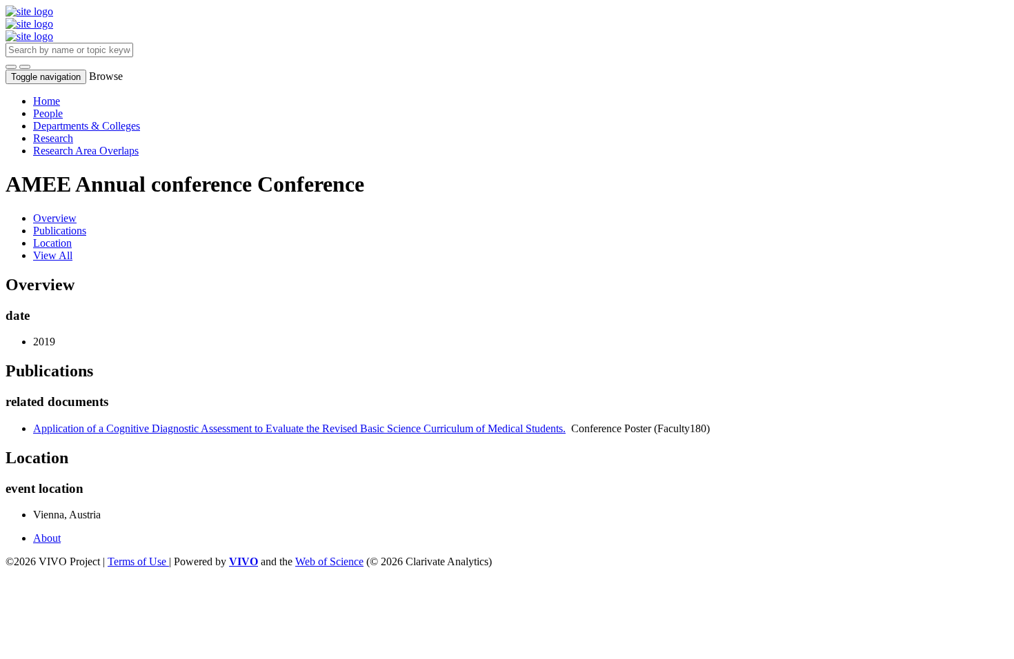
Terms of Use (138, 561)
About (47, 538)
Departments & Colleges (86, 126)
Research (53, 138)
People (48, 113)
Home (46, 101)
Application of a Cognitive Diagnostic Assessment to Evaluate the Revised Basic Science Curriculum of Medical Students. (299, 428)
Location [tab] (52, 243)
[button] (11, 67)
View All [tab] (52, 255)
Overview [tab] (55, 218)
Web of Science (329, 561)
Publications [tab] (59, 230)
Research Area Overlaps (86, 150)
